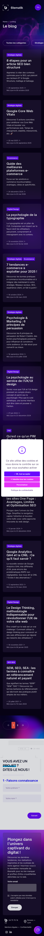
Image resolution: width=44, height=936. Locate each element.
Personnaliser (22, 485)
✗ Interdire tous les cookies (22, 479)
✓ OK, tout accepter (22, 474)
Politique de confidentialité (22, 490)
